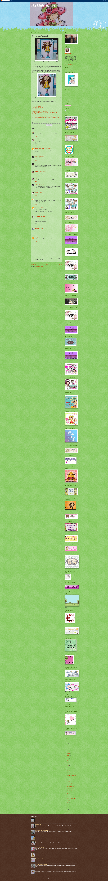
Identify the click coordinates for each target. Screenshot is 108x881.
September (68, 757)
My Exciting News (69, 772)
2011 (67, 809)
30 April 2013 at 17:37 (39, 132)
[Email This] (46, 125)
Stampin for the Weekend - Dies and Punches (39, 111)
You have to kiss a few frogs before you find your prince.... (44, 858)
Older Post (60, 264)
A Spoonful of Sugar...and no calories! (71, 791)
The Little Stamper (44, 5)
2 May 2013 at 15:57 (42, 178)
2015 (67, 746)
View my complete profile (69, 64)
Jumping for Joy (69, 796)
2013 (67, 750)
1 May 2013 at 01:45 (48, 148)
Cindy (36, 207)
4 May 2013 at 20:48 (41, 198)
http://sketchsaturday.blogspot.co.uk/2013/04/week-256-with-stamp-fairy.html (44, 112)
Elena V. (36, 192)
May (67, 763)
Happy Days (68, 781)
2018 (67, 741)
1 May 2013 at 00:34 (42, 139)
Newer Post (33, 264)
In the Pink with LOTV (70, 786)
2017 (67, 743)
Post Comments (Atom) (39, 266)
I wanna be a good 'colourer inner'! (40, 841)
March (68, 802)
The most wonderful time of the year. (41, 864)
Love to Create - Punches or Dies (37, 107)
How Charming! (37, 835)
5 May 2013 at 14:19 (44, 228)
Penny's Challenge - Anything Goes (38, 108)
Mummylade (37, 237)
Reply (36, 136)
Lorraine (36, 156)
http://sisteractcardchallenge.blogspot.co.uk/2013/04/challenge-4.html (43, 116)
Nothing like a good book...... (71, 783)
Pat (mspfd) (37, 171)
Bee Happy (68, 793)
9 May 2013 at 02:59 (42, 237)
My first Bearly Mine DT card (71, 773)
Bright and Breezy (69, 777)
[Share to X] (49, 125)
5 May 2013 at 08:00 (40, 207)
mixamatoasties (37, 216)
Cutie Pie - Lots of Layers (36, 106)
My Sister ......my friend (39, 870)
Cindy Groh (37, 178)
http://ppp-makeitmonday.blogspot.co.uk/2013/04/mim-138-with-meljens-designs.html (46, 114)
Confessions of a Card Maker (71, 798)
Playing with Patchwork (70, 767)
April (68, 765)
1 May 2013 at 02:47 (41, 156)
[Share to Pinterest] (51, 125)
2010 (67, 811)
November (68, 753)
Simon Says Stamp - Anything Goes (38, 110)
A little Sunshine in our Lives (71, 775)
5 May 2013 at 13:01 (43, 216)
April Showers (69, 768)
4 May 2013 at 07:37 (41, 192)
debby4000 (36, 139)
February (68, 803)
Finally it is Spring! (38, 824)
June (67, 762)
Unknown (36, 198)
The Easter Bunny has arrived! (40, 847)
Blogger (59, 878)
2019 (67, 739)
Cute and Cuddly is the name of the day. (41, 830)
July (67, 760)
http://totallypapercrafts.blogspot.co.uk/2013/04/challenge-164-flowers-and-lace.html (45, 117)
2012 (67, 807)
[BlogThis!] (47, 125)
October (68, 755)
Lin (35, 132)
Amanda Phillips (37, 228)
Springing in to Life (70, 800)
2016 (67, 745)
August (68, 758)
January (68, 805)
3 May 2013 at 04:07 (40, 184)
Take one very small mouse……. (40, 853)
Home (47, 264)
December (68, 751)
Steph (36, 184)
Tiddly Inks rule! (69, 784)
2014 (67, 748)
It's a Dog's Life (69, 770)
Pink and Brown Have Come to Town (71, 789)
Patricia (36, 163)
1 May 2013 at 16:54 (42, 171)
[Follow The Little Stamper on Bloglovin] (68, 105)
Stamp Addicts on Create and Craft (71, 779)
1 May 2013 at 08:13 (41, 163)
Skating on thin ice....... (70, 795)
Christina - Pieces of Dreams (39, 148)
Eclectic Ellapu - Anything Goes (37, 113)
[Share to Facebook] (50, 125)
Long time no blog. (38, 818)
